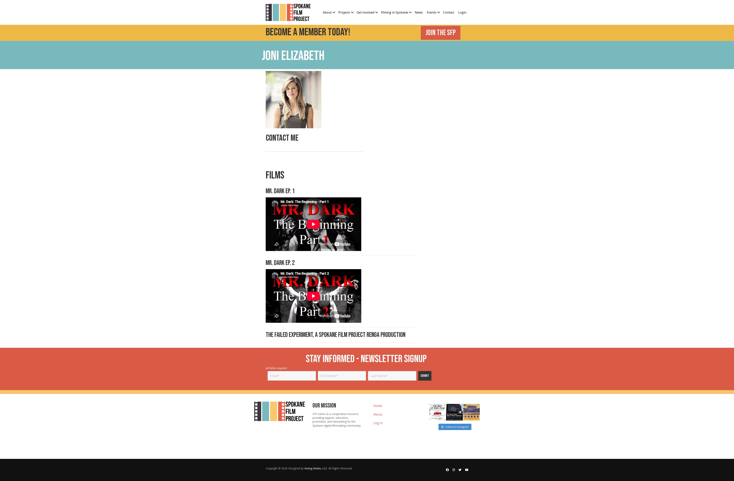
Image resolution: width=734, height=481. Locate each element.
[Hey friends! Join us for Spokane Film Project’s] (471, 412)
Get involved (365, 12)
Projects (344, 12)
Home (377, 406)
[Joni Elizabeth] (293, 99)
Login (462, 12)
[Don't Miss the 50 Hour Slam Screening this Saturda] (454, 412)
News (419, 12)
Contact (448, 12)
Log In (378, 423)
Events (431, 12)
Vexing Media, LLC (315, 468)
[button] (334, 12)
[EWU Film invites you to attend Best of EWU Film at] (437, 412)
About (327, 12)
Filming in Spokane (394, 12)
